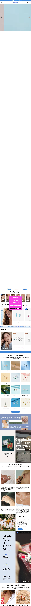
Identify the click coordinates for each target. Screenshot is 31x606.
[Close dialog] (30, 296)
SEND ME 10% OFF (15, 308)
